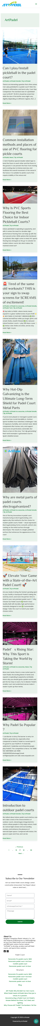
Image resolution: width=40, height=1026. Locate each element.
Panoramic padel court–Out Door (20, 961)
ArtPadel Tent (7, 308)
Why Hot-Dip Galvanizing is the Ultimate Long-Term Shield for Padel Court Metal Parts (19, 398)
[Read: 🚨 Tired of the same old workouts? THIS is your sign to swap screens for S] (20, 268)
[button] (20, 1022)
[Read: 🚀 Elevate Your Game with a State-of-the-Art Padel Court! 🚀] (20, 558)
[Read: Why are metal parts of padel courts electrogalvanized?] (20, 470)
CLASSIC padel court (20, 964)
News (11, 157)
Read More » (7, 103)
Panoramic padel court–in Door (20, 966)
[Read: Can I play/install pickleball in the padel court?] (20, 46)
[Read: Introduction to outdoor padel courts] (20, 784)
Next (21, 853)
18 (23, 850)
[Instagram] (8, 951)
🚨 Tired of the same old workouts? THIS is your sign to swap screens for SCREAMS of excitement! (19, 293)
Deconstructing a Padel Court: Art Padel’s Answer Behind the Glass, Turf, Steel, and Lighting (20, 1000)
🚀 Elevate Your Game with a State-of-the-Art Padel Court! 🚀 (20, 580)
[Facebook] (5, 951)
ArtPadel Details (15, 81)
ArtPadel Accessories (17, 306)
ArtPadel (6, 81)
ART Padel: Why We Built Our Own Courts (20, 991)
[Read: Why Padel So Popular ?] (20, 709)
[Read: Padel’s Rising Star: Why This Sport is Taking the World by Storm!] (20, 633)
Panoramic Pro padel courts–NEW (20, 959)
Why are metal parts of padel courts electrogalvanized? (20, 501)
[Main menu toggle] (36, 4)
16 (16, 850)
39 (31, 850)
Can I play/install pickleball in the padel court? (19, 72)
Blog (20, 985)
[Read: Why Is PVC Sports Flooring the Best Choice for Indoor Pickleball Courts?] (20, 195)
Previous (19, 847)
